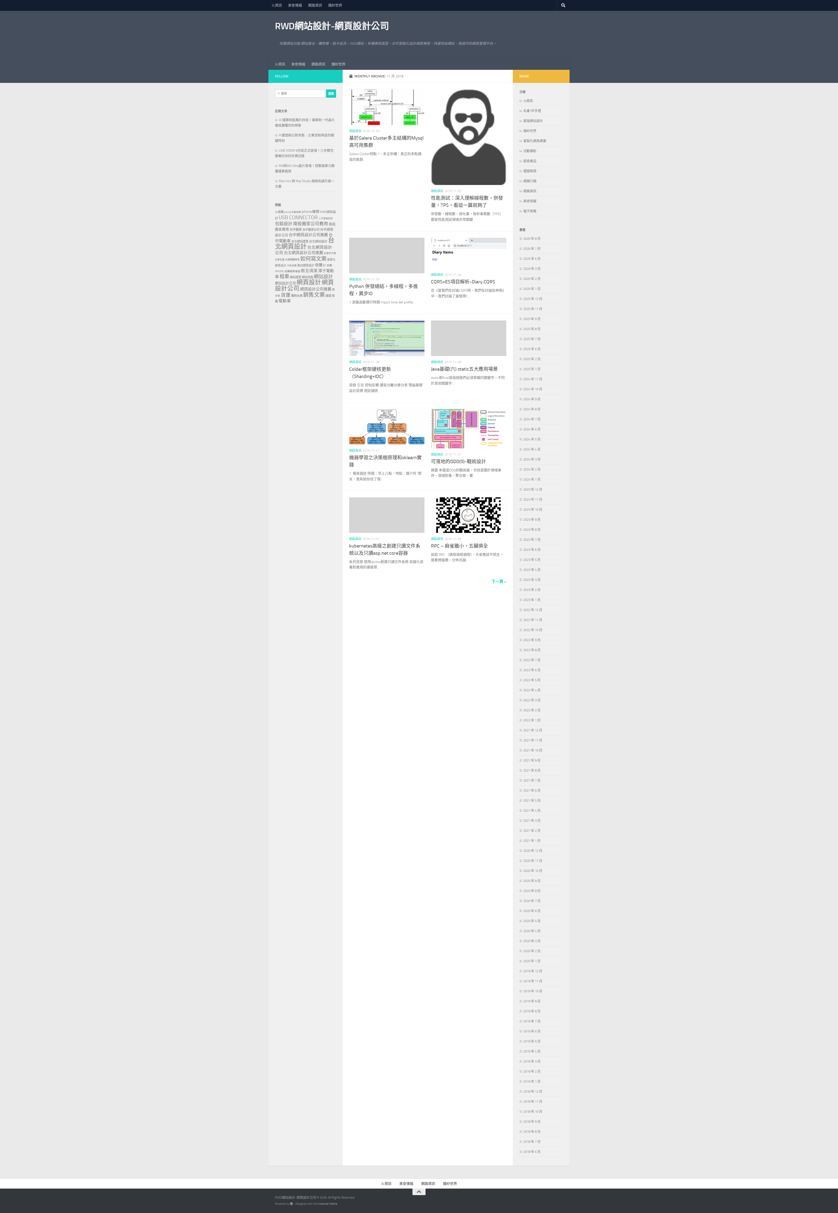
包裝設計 (283, 223)
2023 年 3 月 (532, 580)
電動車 (284, 301)
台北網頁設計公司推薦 (303, 252)
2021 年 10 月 (532, 750)
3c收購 (279, 212)
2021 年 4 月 (532, 811)
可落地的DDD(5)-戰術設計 (458, 461)
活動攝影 (529, 151)
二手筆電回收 (325, 218)
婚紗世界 (335, 5)
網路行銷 (529, 181)
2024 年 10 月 (532, 389)
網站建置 (295, 277)
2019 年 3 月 (532, 1061)
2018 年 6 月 (532, 1152)
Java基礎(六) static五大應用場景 (464, 369)
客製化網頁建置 (534, 141)
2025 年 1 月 (532, 369)
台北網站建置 (299, 241)
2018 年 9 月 (532, 1122)
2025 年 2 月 (532, 359)
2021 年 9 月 (532, 760)
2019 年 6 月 (532, 1031)
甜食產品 (529, 161)
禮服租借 (529, 171)
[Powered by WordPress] (291, 1203)
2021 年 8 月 (532, 770)
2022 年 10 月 (532, 630)
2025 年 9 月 (532, 319)
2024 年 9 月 (532, 399)
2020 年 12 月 (532, 851)
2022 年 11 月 (532, 620)
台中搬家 (296, 229)
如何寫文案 (313, 258)
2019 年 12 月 (532, 971)
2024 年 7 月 (532, 419)
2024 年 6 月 (532, 429)
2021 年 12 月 (532, 730)
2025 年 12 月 (532, 299)
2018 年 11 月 (532, 1102)
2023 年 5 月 (532, 560)
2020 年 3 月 (532, 941)
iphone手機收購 (292, 212)
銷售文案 (314, 295)
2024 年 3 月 (532, 459)
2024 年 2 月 (532, 469)
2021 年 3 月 (532, 821)
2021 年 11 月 (532, 740)
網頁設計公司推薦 (315, 289)
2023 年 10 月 (532, 510)
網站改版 (307, 277)
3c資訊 (276, 5)
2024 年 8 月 (532, 409)
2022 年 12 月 (532, 610)
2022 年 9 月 (532, 640)
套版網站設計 (533, 121)
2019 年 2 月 (532, 1071)
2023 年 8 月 (532, 530)
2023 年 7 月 (532, 540)
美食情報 (295, 5)
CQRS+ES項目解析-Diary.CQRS (463, 282)
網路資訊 (315, 5)
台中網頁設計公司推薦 (308, 235)
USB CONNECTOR (298, 217)
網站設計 (323, 276)
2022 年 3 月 (532, 700)
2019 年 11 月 (532, 981)
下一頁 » (498, 581)
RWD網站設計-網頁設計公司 (332, 26)
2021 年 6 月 (532, 790)
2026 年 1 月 (532, 289)
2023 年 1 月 (532, 600)
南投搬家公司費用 (310, 223)
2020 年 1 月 (532, 961)
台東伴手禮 (330, 253)
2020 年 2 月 (532, 951)
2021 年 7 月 (532, 780)
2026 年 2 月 (532, 279)
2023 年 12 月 (532, 489)
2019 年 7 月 (532, 1021)
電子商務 (529, 211)
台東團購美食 (292, 259)
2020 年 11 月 (532, 861)
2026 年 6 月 (532, 259)
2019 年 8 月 (532, 1011)
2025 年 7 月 (532, 339)
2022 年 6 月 (532, 670)
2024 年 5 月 (532, 439)
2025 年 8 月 (532, 329)
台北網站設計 (318, 241)
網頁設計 (309, 282)
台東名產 (280, 259)
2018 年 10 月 (532, 1112)
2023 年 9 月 (532, 520)
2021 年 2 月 (532, 831)
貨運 (285, 295)
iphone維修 (310, 211)
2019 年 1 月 (532, 1081)
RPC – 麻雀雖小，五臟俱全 (459, 546)
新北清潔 (309, 270)
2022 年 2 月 (532, 710)
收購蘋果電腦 (292, 271)
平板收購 (292, 265)
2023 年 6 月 (532, 550)
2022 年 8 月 (532, 650)
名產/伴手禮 (532, 111)
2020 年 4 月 (532, 931)
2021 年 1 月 (532, 841)
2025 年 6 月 (532, 349)
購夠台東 (296, 295)
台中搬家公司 (310, 229)
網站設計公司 (285, 283)
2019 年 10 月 (532, 991)
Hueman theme (327, 1203)
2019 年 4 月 (532, 1051)
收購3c (320, 265)
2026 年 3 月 (532, 269)
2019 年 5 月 (532, 1041)
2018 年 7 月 (532, 1142)
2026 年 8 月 (532, 239)
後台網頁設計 (305, 265)
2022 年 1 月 (532, 720)
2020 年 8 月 (532, 891)
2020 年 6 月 (532, 911)
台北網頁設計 (304, 243)
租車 (284, 276)
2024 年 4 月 (532, 449)
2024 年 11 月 (532, 379)
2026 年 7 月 (532, 249)
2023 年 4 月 (532, 570)
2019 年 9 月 (532, 1001)
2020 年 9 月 (532, 881)
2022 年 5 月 (532, 680)
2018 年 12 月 (532, 1091)
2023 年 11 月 (532, 499)
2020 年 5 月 (532, 921)
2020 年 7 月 (532, 901)
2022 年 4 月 (532, 690)
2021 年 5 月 (532, 800)
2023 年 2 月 (532, 590)
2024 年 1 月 (532, 479)
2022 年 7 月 (532, 660)
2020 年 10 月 (532, 871)
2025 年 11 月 (532, 309)
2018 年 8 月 (532, 1132)
